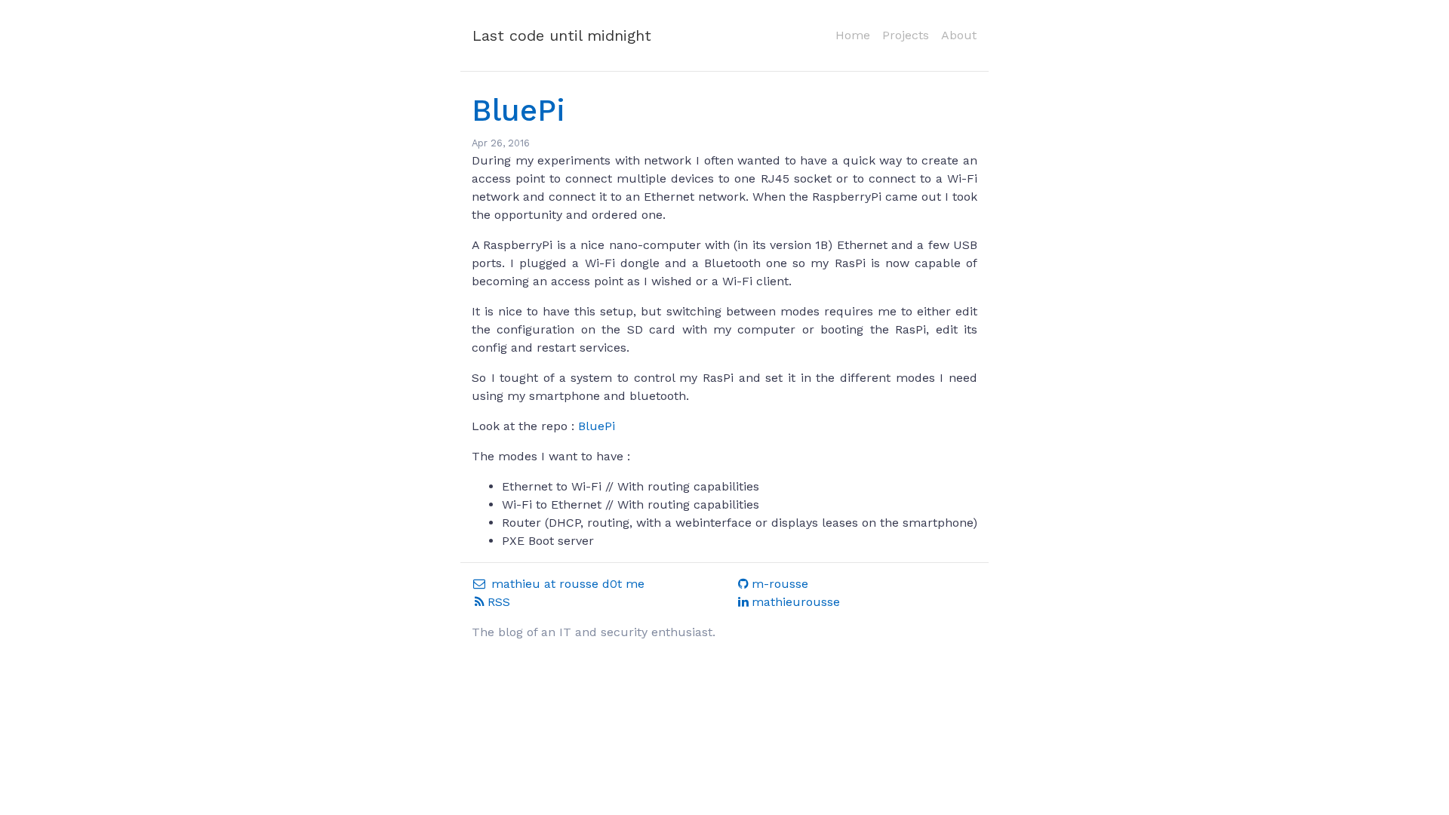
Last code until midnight (561, 35)
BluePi (518, 110)
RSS (499, 602)
